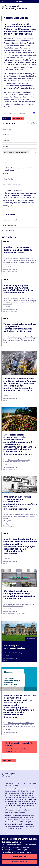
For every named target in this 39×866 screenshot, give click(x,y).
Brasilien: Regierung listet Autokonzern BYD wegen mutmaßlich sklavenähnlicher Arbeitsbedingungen (18, 289)
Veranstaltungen (10, 783)
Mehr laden (7, 760)
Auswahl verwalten (19, 862)
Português (11, 271)
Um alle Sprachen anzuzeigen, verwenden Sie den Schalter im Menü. (18, 169)
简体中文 (17, 271)
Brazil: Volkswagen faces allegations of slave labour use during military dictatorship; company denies (20, 516)
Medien (24, 783)
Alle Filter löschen (8, 230)
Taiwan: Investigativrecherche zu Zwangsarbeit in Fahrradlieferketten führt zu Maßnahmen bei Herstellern (20, 328)
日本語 (10, 469)
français (15, 613)
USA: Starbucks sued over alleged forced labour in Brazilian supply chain (18, 605)
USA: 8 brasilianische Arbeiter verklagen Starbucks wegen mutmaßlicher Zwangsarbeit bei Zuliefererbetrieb (19, 595)
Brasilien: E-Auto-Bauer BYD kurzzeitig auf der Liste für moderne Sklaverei (18, 250)
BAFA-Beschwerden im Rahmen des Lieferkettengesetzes (16, 461)
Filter (5, 119)
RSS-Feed (16, 119)
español (10, 613)
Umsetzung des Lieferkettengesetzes (14, 646)
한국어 (10, 311)
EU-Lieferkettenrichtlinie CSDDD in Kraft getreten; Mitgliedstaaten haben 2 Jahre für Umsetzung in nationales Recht (18, 724)
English (5, 271)
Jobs (18, 783)
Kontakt (15, 785)
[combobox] (19, 163)
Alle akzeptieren (19, 856)
